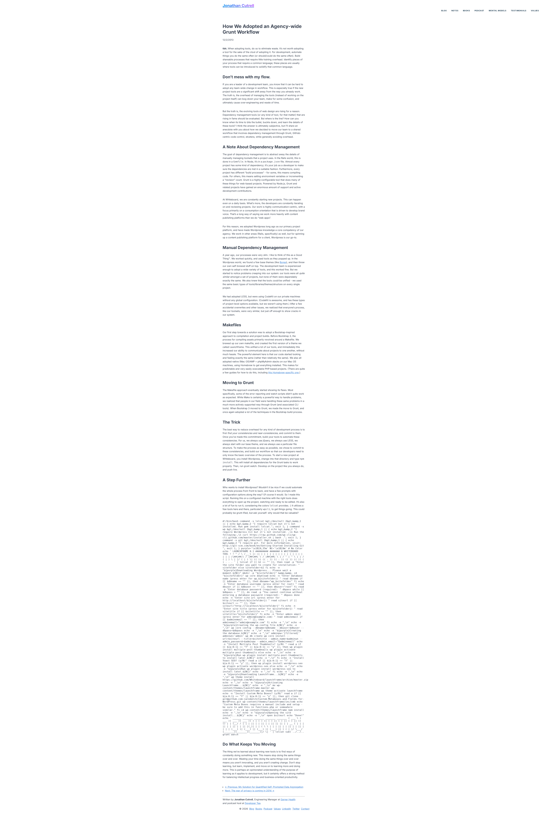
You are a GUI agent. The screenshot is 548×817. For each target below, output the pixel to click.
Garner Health (288, 799)
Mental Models (497, 11)
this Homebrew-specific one (283, 372)
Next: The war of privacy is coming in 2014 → (249, 790)
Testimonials (518, 11)
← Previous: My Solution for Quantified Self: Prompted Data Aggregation (264, 786)
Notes (454, 11)
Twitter (296, 808)
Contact (305, 808)
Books (466, 11)
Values (535, 11)
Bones (283, 262)
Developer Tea (252, 803)
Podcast (479, 11)
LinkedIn (286, 808)
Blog (444, 11)
